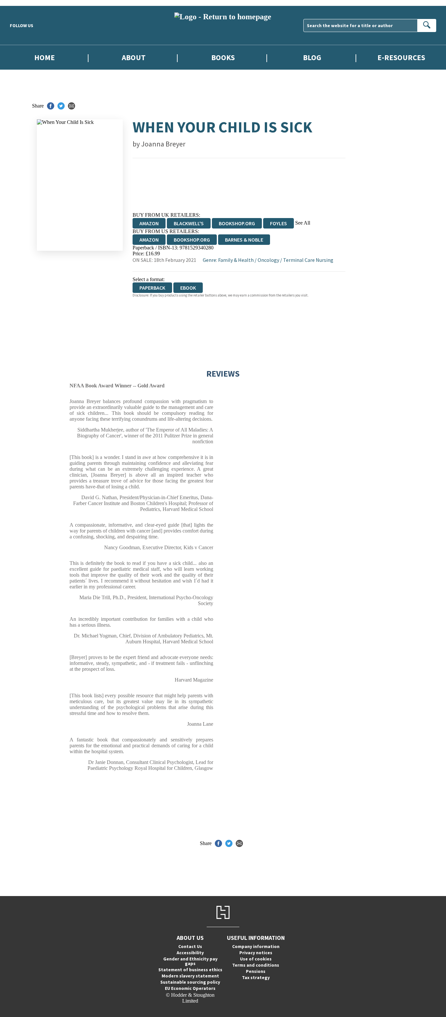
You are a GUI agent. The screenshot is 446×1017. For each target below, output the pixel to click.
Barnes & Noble (244, 239)
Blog (312, 57)
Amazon (149, 223)
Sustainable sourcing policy (190, 982)
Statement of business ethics (190, 970)
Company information (255, 946)
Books (223, 57)
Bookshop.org (237, 223)
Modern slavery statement (190, 976)
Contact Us (190, 946)
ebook (188, 287)
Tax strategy (256, 977)
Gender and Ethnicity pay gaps (190, 961)
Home (44, 57)
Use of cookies (256, 959)
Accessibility (190, 953)
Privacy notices (255, 953)
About (134, 57)
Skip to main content (21, 3)
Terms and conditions (255, 965)
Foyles (278, 223)
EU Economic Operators (190, 988)
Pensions (255, 971)
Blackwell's (189, 223)
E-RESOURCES (401, 57)
